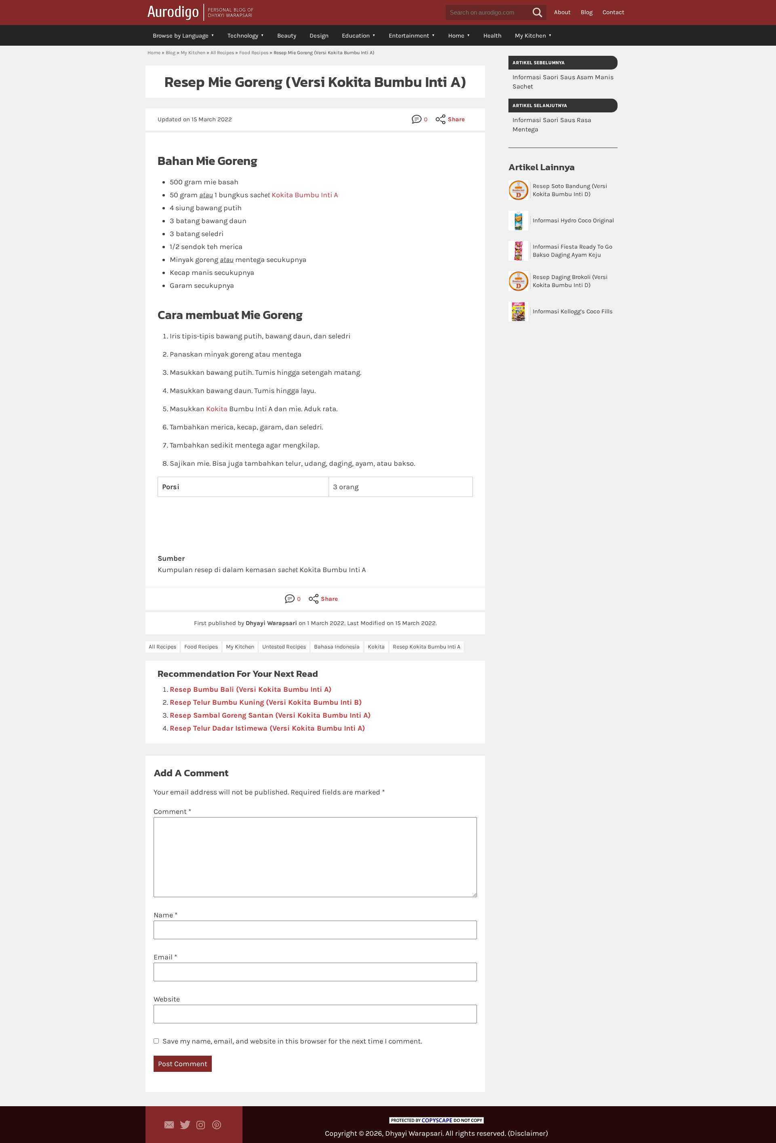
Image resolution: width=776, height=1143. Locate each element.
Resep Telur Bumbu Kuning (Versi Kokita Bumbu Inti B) (266, 702)
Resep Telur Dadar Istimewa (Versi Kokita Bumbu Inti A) (267, 728)
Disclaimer (528, 1133)
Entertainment (409, 35)
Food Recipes (253, 52)
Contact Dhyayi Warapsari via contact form (169, 1125)
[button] (537, 12)
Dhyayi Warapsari (414, 1133)
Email (165, 957)
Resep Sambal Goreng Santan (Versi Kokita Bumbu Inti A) (270, 715)
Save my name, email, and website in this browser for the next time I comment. (292, 1041)
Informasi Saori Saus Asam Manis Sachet (563, 81)
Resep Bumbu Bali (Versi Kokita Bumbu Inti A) (250, 689)
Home (456, 35)
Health (492, 35)
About (562, 12)
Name (165, 915)
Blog (587, 12)
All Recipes (222, 52)
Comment (172, 811)
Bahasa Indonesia (337, 646)
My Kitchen (530, 35)
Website (167, 999)
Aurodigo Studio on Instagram (201, 1125)
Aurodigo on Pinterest (217, 1125)
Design (319, 35)
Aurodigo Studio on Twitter (185, 1125)
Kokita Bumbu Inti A (305, 194)
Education (356, 35)
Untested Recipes (284, 646)
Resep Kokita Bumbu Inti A (426, 646)
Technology (243, 35)
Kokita (217, 408)
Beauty (286, 35)
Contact (613, 12)
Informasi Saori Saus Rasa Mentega (551, 124)
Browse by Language (181, 35)
